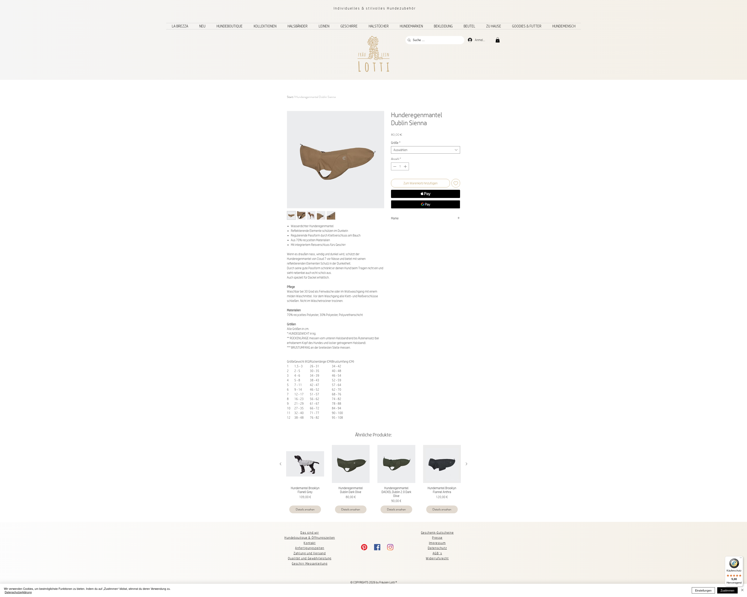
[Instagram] (390, 547)
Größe (395, 142)
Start (290, 97)
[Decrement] (394, 166)
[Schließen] (742, 590)
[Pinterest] (364, 547)
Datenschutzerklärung (18, 592)
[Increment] (405, 166)
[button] (497, 39)
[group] (373, 481)
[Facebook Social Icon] (377, 547)
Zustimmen (727, 590)
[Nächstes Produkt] (466, 464)
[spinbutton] (400, 166)
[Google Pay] (425, 204)
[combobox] (425, 150)
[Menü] (740, 558)
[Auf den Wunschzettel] (456, 183)
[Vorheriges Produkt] (280, 464)
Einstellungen (703, 590)
